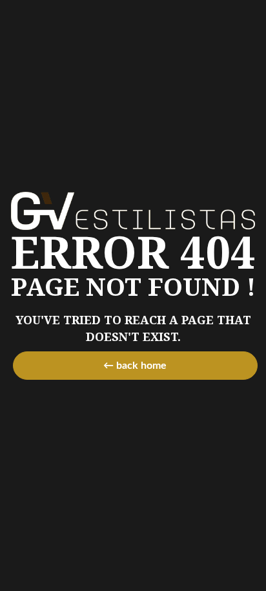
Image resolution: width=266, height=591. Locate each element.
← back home (135, 365)
